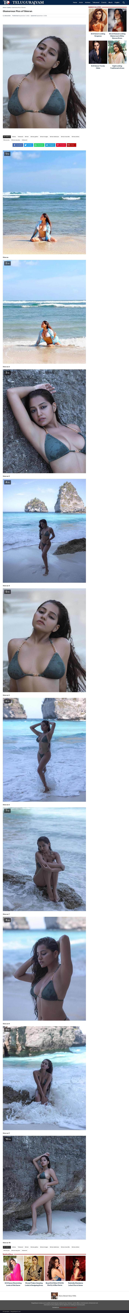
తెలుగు (110, 2)
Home (75, 2)
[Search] (123, 2)
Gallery (9, 7)
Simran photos (75, 136)
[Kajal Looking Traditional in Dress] (117, 52)
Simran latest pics (54, 136)
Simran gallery (34, 136)
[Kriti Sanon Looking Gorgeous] (98, 20)
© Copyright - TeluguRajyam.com (12, 1311)
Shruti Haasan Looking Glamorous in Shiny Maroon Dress (117, 36)
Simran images (44, 136)
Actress (87, 2)
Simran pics (6, 140)
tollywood (24, 140)
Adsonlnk (8, 15)
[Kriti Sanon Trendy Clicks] (98, 52)
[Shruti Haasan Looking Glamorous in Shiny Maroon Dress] (117, 20)
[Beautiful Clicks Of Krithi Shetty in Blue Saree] (55, 1268)
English (117, 2)
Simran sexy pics (15, 140)
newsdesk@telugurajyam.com (68, 1307)
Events (103, 2)
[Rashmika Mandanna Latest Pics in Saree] (75, 1268)
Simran (27, 136)
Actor (81, 2)
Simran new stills (65, 136)
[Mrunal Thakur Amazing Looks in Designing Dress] (34, 1268)
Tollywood (95, 2)
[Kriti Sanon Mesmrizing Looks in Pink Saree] (13, 1268)
